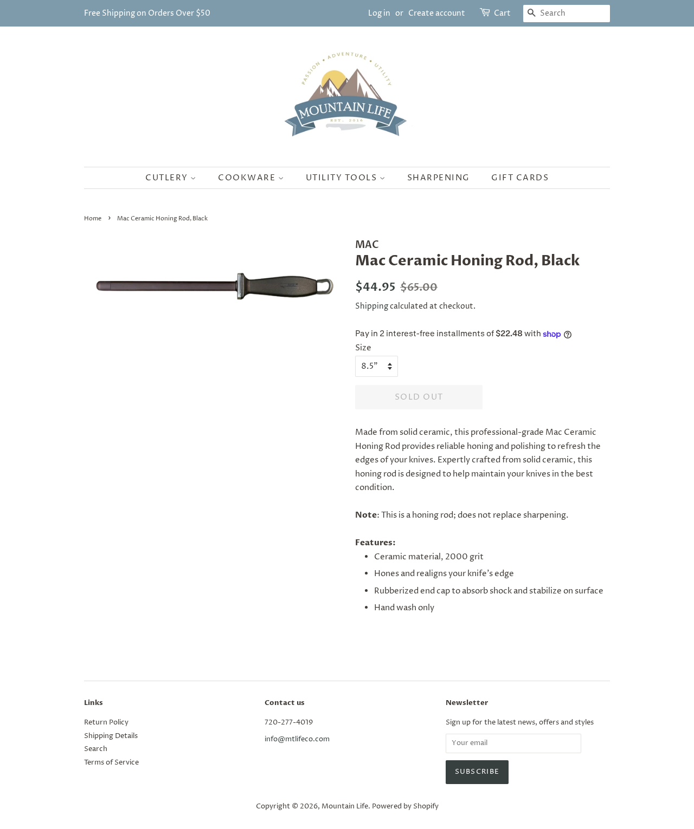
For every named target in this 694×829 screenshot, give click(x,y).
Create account (436, 13)
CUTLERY (167, 178)
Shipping (371, 306)
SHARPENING (438, 178)
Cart (502, 13)
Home (92, 218)
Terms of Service (111, 762)
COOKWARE (248, 178)
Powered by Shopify (405, 806)
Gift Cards (520, 178)
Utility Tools (343, 178)
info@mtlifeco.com (297, 739)
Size (363, 348)
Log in (379, 13)
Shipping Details (111, 736)
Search (95, 749)
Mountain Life (345, 806)
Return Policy (106, 722)
